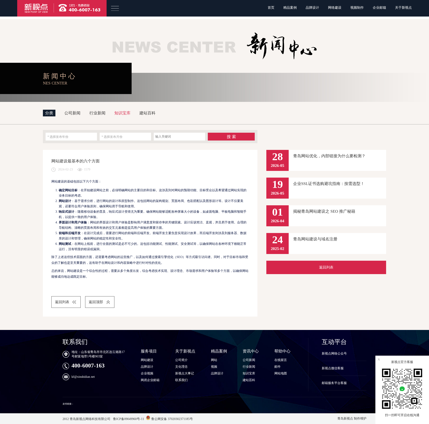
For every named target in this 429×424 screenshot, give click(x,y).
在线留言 (280, 360)
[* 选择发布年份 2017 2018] (71, 137)
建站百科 (147, 113)
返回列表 (62, 302)
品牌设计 (312, 7)
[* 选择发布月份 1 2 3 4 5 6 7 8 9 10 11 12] (125, 137)
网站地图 (280, 373)
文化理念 (181, 366)
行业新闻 (97, 113)
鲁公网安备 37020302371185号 (171, 419)
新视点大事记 (184, 373)
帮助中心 (282, 351)
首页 (271, 7)
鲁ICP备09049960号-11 (128, 419)
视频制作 (357, 7)
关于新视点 (403, 7)
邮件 (277, 366)
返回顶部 (96, 302)
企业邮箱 (379, 7)
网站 (214, 360)
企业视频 (147, 373)
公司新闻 (72, 113)
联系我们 (181, 380)
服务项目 (149, 351)
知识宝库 (122, 113)
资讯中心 (251, 351)
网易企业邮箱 (150, 380)
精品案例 (290, 7)
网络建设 (334, 7)
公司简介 (181, 360)
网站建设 (147, 360)
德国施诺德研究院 (83, 404)
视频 (214, 366)
